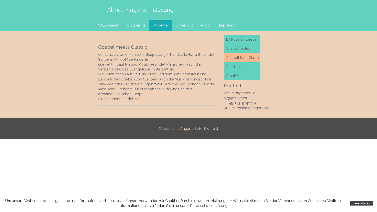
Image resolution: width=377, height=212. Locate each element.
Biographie (136, 25)
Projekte (160, 25)
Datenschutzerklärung (208, 206)
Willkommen (108, 25)
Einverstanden (361, 203)
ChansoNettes (238, 48)
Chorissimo (235, 67)
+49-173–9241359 (242, 103)
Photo (206, 25)
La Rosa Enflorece (241, 39)
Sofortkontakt (206, 128)
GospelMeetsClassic (243, 58)
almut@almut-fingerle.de (249, 108)
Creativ (232, 76)
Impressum (228, 25)
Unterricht (184, 25)
